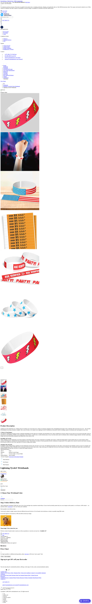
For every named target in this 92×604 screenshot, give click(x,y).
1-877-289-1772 (5, 533)
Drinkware (5, 71)
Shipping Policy (17, 572)
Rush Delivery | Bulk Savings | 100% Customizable (11, 1)
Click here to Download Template (16, 456)
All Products (6, 77)
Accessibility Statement (41, 572)
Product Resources (20, 577)
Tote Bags (5, 72)
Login (4, 34)
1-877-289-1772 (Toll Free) (11, 54)
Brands (4, 65)
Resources (3, 576)
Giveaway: (6, 537)
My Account (6, 31)
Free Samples (21, 575)
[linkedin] (6, 570)
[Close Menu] (2, 28)
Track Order (8, 575)
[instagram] (5, 63)
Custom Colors (6, 46)
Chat (3, 535)
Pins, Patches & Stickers (8, 75)
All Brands (5, 66)
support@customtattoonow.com (21, 584)
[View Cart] (1, 23)
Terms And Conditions (26, 572)
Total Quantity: (4, 536)
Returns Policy (27, 575)
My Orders (5, 32)
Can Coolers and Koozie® (9, 70)
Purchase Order (15, 575)
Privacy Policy (10, 572)
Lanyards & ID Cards (7, 69)
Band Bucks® (36, 577)
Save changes (7, 556)
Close (2, 556)
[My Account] (1, 21)
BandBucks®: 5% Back (8, 49)
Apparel (5, 76)
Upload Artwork (6, 45)
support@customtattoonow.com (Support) (14, 59)
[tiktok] (7, 63)
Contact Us (33, 572)
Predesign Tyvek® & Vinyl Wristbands (11, 86)
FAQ (4, 41)
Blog (40, 577)
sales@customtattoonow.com (8, 584)
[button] (46, 25)
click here (27, 554)
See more (3, 490)
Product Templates (7, 48)
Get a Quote (3, 81)
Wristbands (5, 68)
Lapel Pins (5, 74)
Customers (3, 574)
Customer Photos (12, 577)
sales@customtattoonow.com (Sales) (12, 57)
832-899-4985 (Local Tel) (10, 56)
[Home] (4, 84)
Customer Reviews (7, 39)
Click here (10, 506)
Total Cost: (4, 538)
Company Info (4, 571)
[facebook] (2, 63)
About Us (5, 38)
